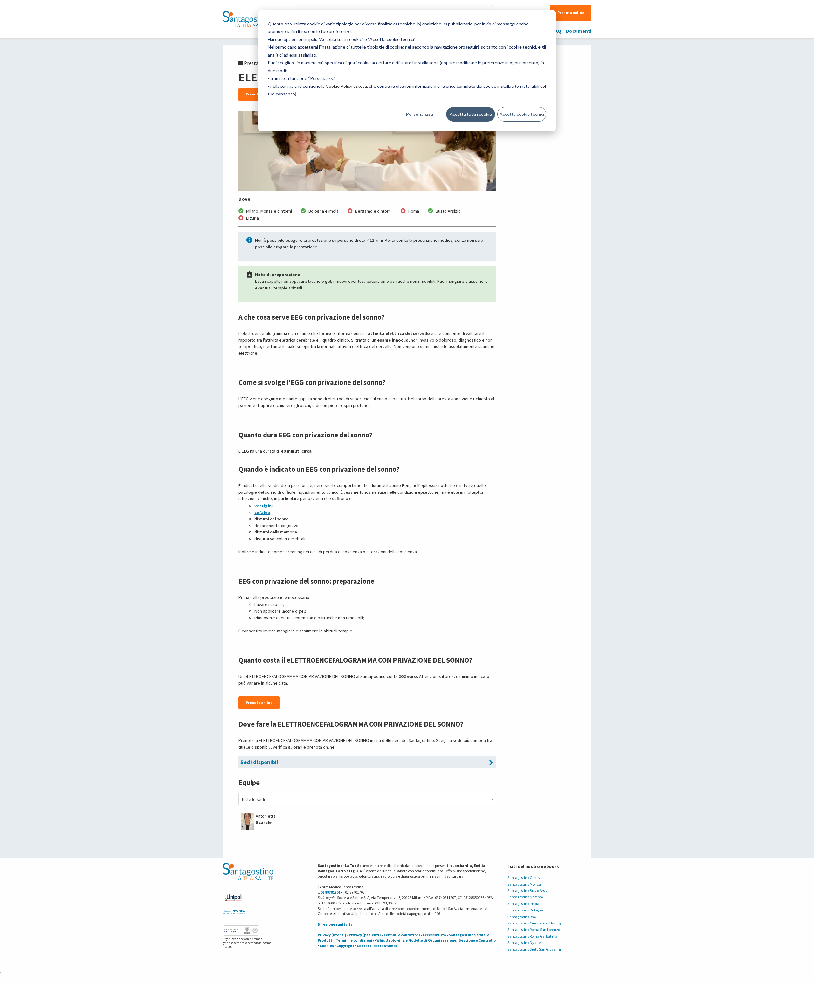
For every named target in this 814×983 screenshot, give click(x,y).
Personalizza (419, 114)
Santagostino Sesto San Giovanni (534, 949)
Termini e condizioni (401, 934)
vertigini (263, 506)
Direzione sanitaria (335, 924)
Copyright (345, 945)
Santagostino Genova (524, 877)
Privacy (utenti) (332, 934)
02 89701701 (330, 892)
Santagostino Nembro (525, 897)
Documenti (578, 31)
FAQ (557, 31)
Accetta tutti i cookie (471, 114)
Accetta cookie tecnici (522, 114)
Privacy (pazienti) (365, 934)
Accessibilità (434, 934)
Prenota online (570, 12)
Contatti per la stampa (377, 945)
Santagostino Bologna (525, 910)
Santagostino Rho (521, 916)
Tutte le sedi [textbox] (253, 799)
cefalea (262, 512)
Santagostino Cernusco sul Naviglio (535, 923)
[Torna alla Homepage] (246, 19)
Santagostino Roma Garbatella (532, 936)
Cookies (327, 945)
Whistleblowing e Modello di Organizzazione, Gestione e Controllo (436, 940)
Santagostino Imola (523, 903)
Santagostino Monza (524, 884)
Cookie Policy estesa (346, 86)
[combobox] (367, 799)
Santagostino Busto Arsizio (528, 890)
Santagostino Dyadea (525, 942)
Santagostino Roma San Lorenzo (533, 929)
